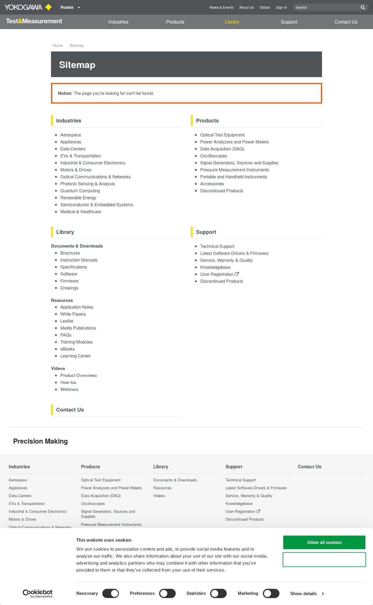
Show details (303, 593)
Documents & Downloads (77, 246)
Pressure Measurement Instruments (234, 169)
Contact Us (346, 21)
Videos (58, 368)
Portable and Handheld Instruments (233, 176)
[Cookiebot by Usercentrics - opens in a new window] (37, 593)
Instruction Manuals (79, 260)
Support (289, 21)
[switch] (167, 593)
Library (232, 21)
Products (175, 21)
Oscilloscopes (213, 155)
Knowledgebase (215, 267)
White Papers (73, 314)
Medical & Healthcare (80, 211)
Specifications (73, 267)
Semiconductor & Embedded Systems (96, 204)
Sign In (281, 7)
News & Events (221, 7)
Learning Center (75, 356)
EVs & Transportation (80, 155)
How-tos (68, 382)
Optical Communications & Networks (95, 176)
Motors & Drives (76, 169)
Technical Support (217, 246)
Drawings (69, 287)
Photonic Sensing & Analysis (87, 183)
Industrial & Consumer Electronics (92, 162)
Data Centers (73, 148)
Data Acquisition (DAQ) (222, 148)
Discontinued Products (221, 190)
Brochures (70, 253)
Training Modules (76, 342)
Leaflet (66, 321)
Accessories (212, 183)
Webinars (69, 389)
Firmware (69, 280)
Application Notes (77, 307)
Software (68, 274)
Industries (118, 21)
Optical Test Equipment (222, 134)
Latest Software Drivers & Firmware (234, 253)
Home (58, 45)
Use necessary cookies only (324, 559)
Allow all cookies (324, 542)
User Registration (217, 274)
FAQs (65, 335)
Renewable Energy (78, 197)
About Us (246, 7)
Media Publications (78, 328)
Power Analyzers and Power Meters (234, 141)
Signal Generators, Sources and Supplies (239, 162)
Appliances (70, 141)
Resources (62, 300)
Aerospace (70, 134)
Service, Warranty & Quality (226, 260)
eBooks (67, 349)
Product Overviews (78, 375)
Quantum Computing (80, 190)
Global (265, 7)
